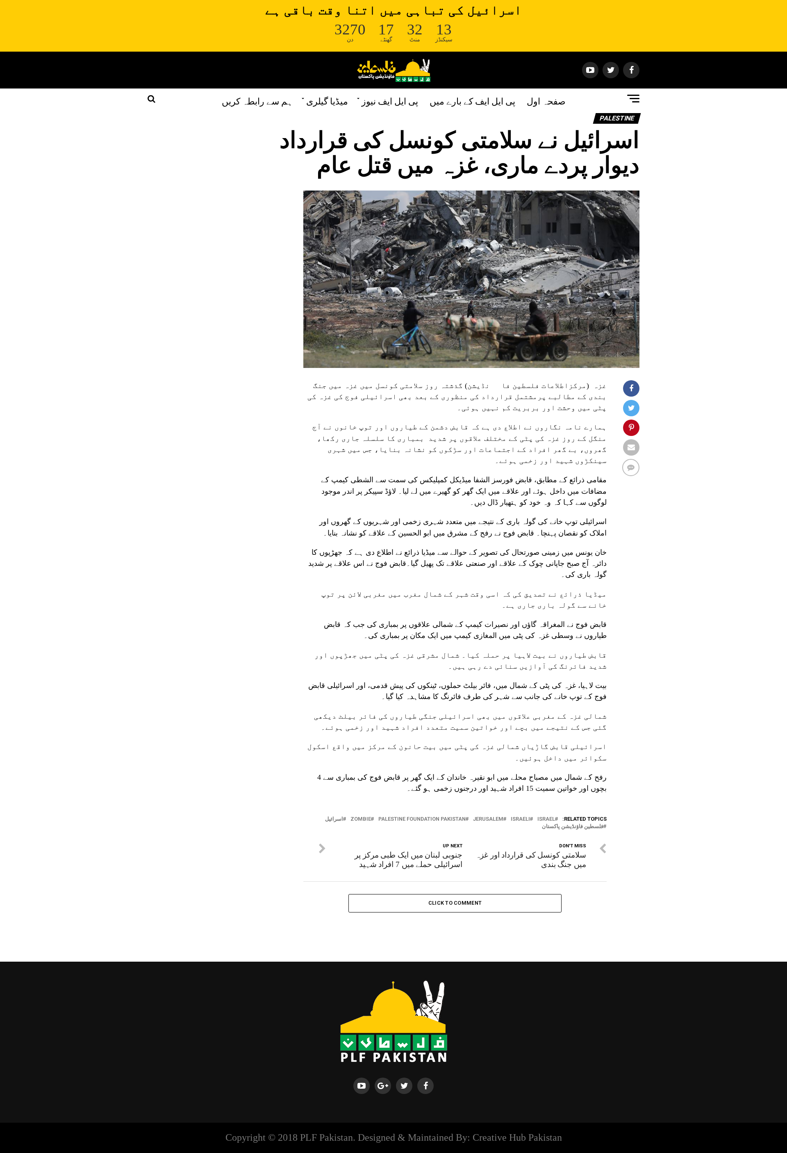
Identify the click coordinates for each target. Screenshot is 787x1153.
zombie (360, 819)
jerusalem (488, 819)
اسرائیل (334, 819)
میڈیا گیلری (327, 100)
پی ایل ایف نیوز (390, 100)
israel (546, 819)
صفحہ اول (546, 100)
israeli (520, 819)
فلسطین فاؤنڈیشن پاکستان (572, 826)
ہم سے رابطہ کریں (257, 100)
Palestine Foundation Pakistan (422, 819)
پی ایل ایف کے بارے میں (472, 100)
